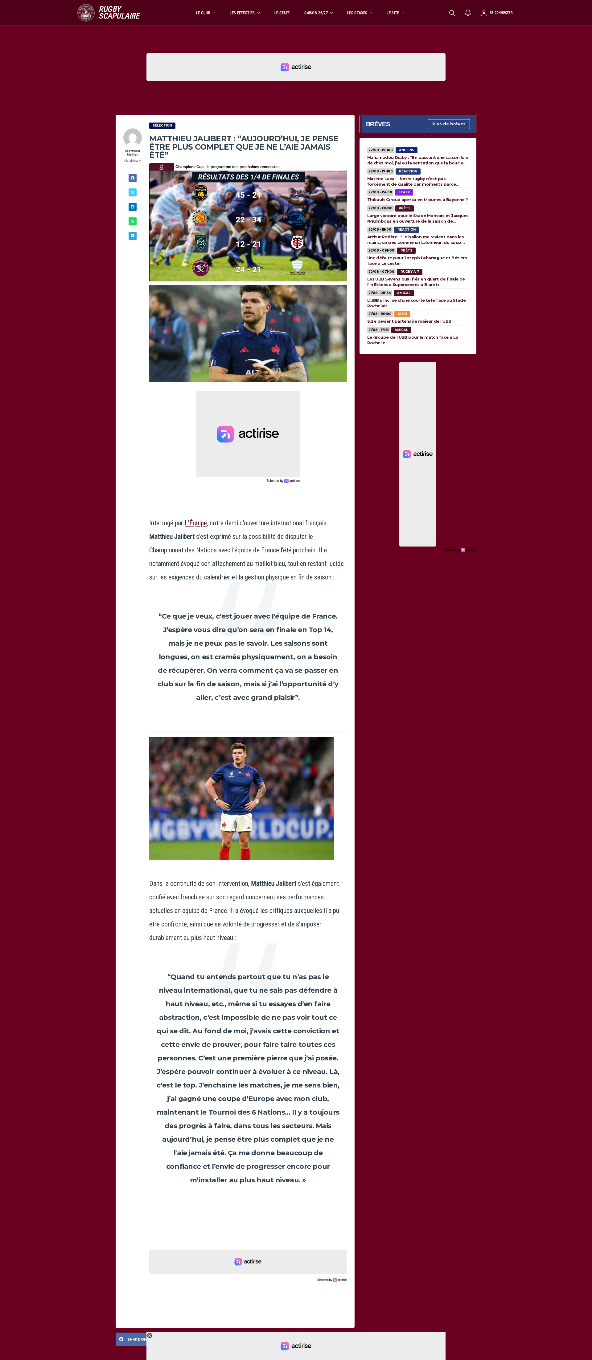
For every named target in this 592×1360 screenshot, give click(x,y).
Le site (393, 12)
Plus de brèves (449, 123)
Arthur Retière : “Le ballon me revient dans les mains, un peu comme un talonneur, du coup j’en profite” (415, 239)
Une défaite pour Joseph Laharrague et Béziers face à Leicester (417, 260)
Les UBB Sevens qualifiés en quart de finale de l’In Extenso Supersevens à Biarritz (416, 281)
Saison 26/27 (316, 12)
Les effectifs (242, 12)
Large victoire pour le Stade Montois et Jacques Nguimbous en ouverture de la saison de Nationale (418, 218)
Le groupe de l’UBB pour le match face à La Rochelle (412, 340)
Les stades (357, 12)
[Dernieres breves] (468, 12)
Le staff (282, 12)
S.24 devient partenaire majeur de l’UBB (409, 321)
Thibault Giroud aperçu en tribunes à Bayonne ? (417, 199)
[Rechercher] (452, 12)
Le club (203, 12)
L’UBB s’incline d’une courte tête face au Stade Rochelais (416, 303)
